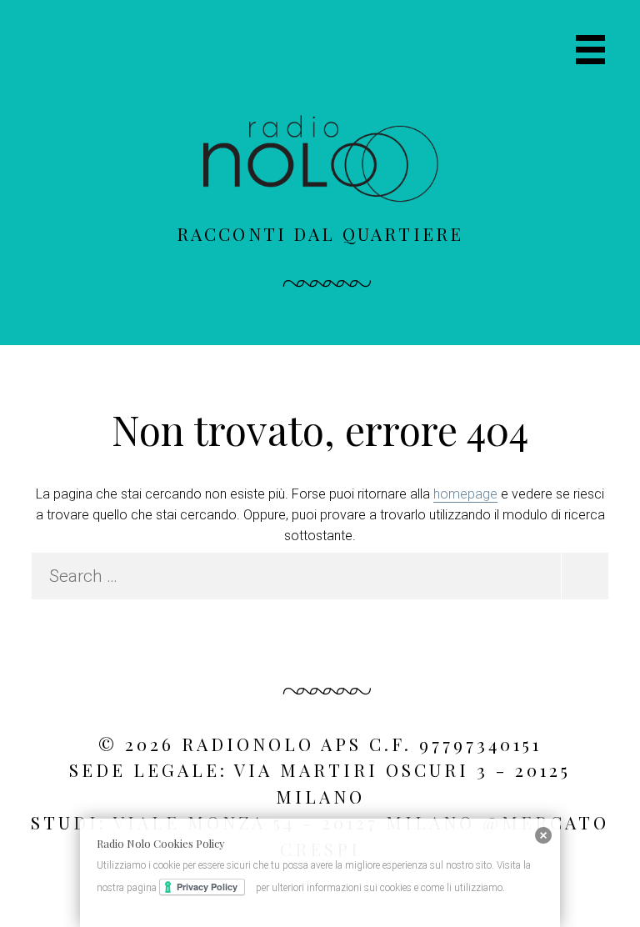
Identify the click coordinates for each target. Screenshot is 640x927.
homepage (465, 494)
